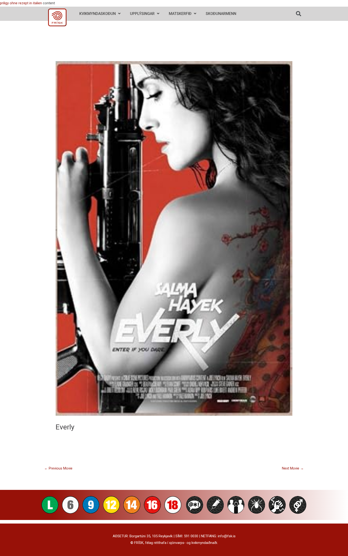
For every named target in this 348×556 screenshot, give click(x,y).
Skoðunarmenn (221, 13)
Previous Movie (58, 468)
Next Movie (293, 468)
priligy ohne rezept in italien (21, 3)
